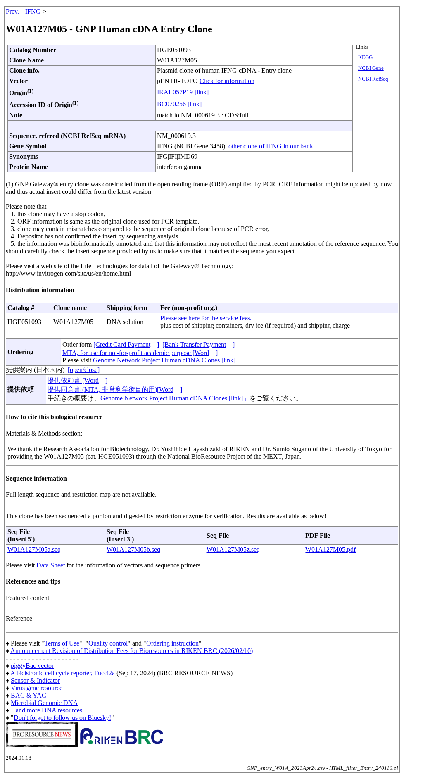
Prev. (12, 11)
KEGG (365, 57)
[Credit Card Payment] (126, 344)
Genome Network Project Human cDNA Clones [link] (164, 360)
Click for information (227, 80)
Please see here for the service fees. (206, 318)
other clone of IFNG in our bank (270, 146)
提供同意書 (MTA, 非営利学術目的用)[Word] (115, 389)
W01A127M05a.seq (34, 549)
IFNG (33, 11)
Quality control (108, 643)
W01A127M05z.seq (233, 549)
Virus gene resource (36, 687)
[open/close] (84, 369)
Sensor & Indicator (35, 680)
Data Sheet (50, 565)
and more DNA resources (49, 710)
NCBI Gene (371, 68)
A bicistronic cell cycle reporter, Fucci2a (62, 673)
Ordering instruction (172, 643)
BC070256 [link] (179, 103)
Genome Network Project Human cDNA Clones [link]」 (175, 398)
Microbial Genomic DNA (44, 702)
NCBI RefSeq (373, 79)
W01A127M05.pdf (330, 549)
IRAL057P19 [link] (183, 91)
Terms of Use (61, 643)
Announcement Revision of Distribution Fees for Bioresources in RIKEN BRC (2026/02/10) (131, 650)
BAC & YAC (28, 695)
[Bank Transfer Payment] (198, 344)
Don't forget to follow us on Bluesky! (62, 717)
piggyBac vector (32, 665)
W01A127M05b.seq (133, 549)
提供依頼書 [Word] (77, 380)
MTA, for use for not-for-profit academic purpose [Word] (140, 352)
